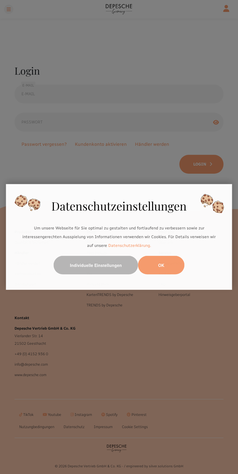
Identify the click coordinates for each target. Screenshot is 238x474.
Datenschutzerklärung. (129, 245)
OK (161, 265)
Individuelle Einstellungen (96, 265)
